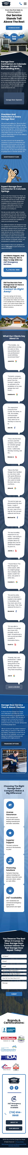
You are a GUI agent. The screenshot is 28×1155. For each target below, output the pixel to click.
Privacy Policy (20, 1141)
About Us (14, 1122)
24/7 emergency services (11, 263)
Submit (14, 994)
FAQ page (9, 246)
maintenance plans (11, 157)
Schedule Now (14, 28)
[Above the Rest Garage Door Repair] (6, 3)
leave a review (14, 687)
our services (14, 1128)
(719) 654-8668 (14, 270)
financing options (11, 744)
